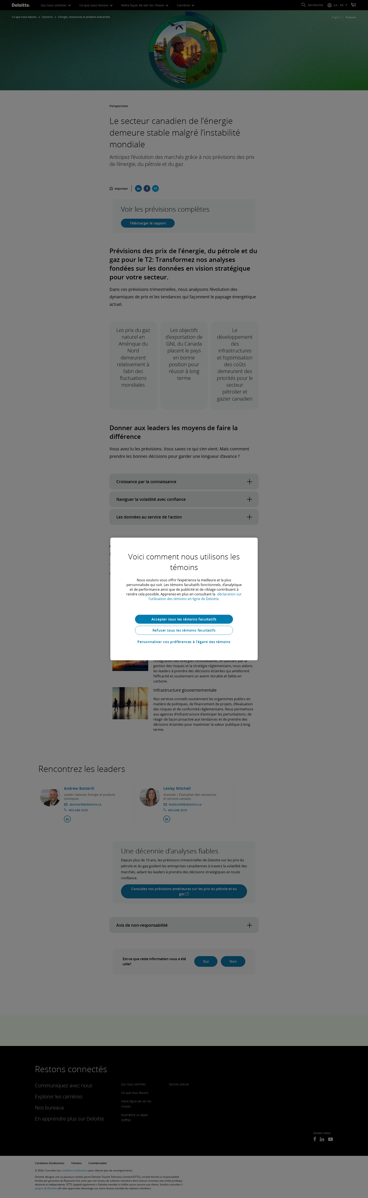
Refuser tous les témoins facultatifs (184, 630)
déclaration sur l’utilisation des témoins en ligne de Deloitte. (195, 596)
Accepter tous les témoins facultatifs (184, 619)
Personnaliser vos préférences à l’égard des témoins (184, 641)
